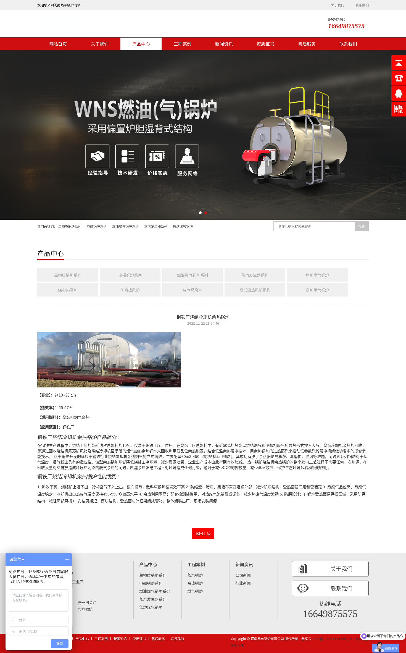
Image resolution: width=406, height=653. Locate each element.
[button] (200, 212)
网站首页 (58, 43)
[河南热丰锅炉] (61, 23)
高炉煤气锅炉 (317, 290)
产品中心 (141, 43)
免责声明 (237, 645)
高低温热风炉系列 (254, 290)
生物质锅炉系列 (69, 226)
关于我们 (337, 5)
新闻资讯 (224, 43)
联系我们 (362, 5)
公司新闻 (243, 575)
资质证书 (265, 43)
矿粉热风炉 (130, 290)
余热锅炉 (195, 583)
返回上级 (203, 533)
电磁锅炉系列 (97, 226)
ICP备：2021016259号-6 (333, 638)
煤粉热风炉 (67, 290)
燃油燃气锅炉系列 (125, 226)
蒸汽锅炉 (195, 575)
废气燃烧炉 (192, 290)
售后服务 (307, 43)
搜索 (361, 226)
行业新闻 (243, 583)
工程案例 (182, 43)
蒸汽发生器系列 (155, 226)
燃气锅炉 (195, 591)
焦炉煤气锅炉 (183, 226)
